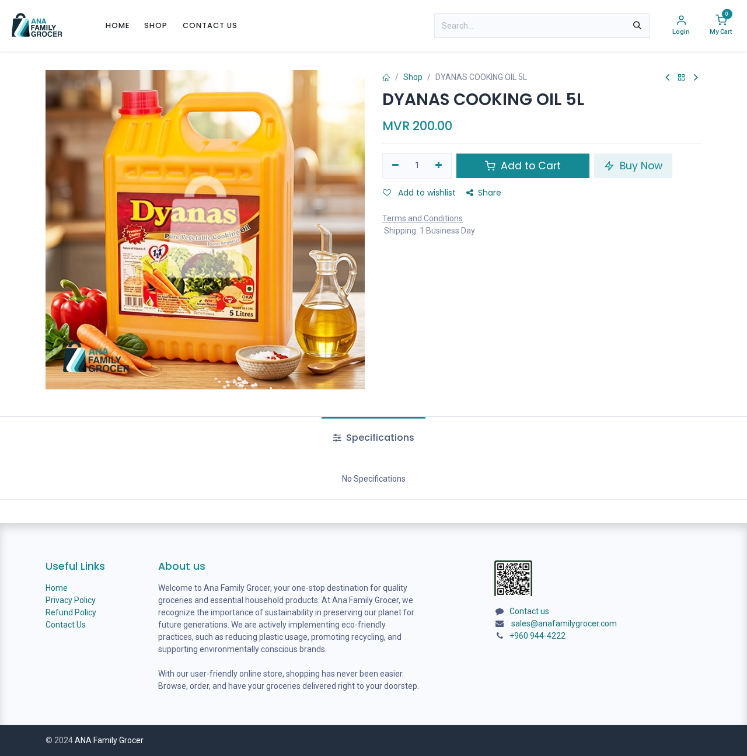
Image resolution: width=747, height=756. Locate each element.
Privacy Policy (71, 600)
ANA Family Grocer (109, 740)
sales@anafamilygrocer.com (564, 623)
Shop (413, 77)
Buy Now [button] (639, 166)
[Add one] (439, 165)
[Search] (637, 25)
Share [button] (489, 192)
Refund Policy (71, 612)
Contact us (529, 611)
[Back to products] (682, 78)
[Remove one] (395, 165)
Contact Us (66, 624)
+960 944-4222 (537, 635)
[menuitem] (117, 25)
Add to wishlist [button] (426, 192)
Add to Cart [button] (529, 166)
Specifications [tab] (379, 437)
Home (57, 588)
